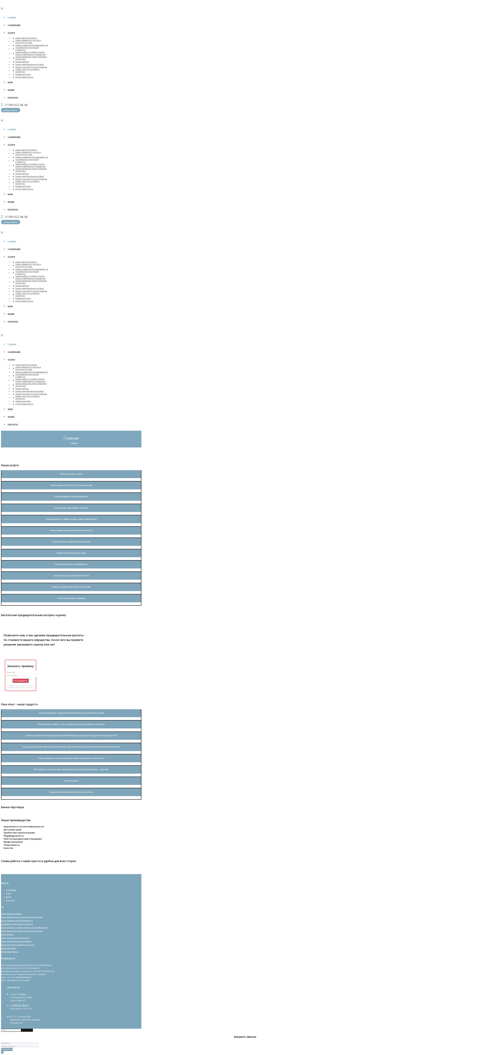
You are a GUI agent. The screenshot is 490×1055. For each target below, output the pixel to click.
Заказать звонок (10, 110)
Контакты (10, 900)
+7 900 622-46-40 (19, 1005)
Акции (8, 897)
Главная (74, 443)
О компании (11, 890)
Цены (8, 893)
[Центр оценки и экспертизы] (2, 7)
